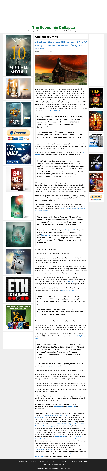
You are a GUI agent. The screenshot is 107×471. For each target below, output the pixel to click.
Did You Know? (73, 461)
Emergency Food (62, 461)
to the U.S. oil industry (68, 290)
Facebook (40, 449)
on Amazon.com (60, 437)
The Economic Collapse (53, 27)
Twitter (49, 449)
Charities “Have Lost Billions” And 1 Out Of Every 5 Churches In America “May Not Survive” (61, 45)
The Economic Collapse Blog (61, 424)
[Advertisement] (53, 13)
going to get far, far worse (51, 366)
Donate (42, 461)
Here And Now (71, 230)
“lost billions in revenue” (52, 110)
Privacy (53, 461)
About (47, 461)
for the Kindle (71, 406)
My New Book (23, 461)
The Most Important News (52, 426)
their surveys (46, 235)
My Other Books (33, 461)
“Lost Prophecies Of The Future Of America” (55, 415)
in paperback (58, 406)
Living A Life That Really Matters (69, 439)
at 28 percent (70, 281)
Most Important (83, 461)
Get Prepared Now (48, 439)
